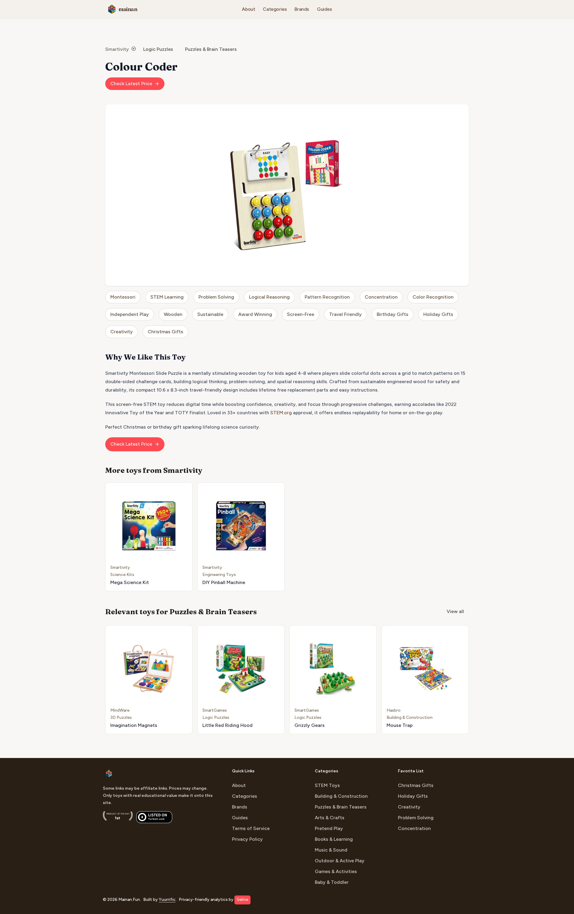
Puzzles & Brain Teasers (211, 49)
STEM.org (281, 412)
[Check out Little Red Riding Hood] (241, 680)
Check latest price (131, 83)
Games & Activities (336, 871)
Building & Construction (341, 796)
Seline (242, 899)
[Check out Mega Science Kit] (149, 537)
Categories (275, 9)
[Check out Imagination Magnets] (149, 680)
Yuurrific (167, 899)
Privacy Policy (247, 839)
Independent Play (129, 314)
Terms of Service (251, 828)
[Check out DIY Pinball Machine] (241, 537)
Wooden (173, 314)
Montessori (122, 297)
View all (455, 611)
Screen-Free (300, 314)
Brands (301, 9)
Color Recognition (433, 297)
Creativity (121, 331)
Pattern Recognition (327, 297)
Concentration (381, 297)
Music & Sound (331, 850)
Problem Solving (216, 297)
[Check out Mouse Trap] (425, 680)
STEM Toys (327, 785)
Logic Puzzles (158, 49)
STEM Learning (167, 297)
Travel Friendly (345, 314)
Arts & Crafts (329, 817)
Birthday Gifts (392, 314)
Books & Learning (334, 839)
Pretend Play (329, 828)
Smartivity (117, 49)
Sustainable (210, 314)
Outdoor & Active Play (339, 860)
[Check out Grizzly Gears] (333, 680)
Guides (324, 9)
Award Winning (255, 314)
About (248, 9)
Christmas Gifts (165, 331)
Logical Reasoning (269, 297)
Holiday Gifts (438, 314)
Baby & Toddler (332, 882)
